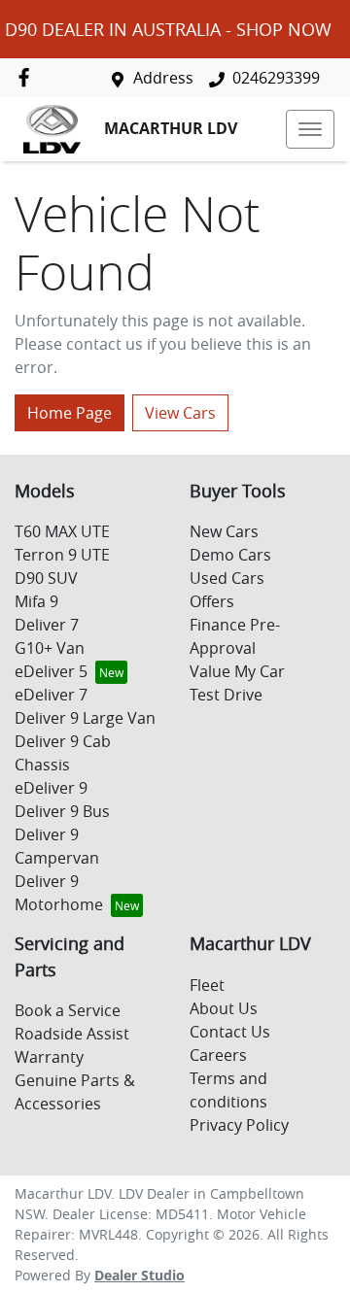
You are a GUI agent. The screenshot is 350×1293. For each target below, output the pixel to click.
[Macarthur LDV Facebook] (28, 77)
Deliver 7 (47, 624)
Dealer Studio (139, 1275)
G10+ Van (50, 648)
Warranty (49, 1057)
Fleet (207, 985)
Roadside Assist (72, 1033)
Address (163, 77)
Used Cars (227, 578)
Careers (218, 1055)
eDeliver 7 (51, 694)
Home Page (69, 413)
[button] (310, 129)
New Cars (224, 531)
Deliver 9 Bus (62, 811)
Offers (212, 601)
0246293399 (276, 77)
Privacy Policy (239, 1125)
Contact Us (230, 1031)
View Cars (180, 413)
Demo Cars (230, 554)
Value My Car (237, 671)
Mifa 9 (36, 601)
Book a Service (68, 1010)
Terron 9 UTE (62, 554)
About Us (224, 1008)
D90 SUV (46, 578)
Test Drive (226, 694)
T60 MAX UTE (62, 531)
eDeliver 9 (51, 788)
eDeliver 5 (51, 671)
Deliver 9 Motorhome (59, 892)
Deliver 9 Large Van (85, 718)
